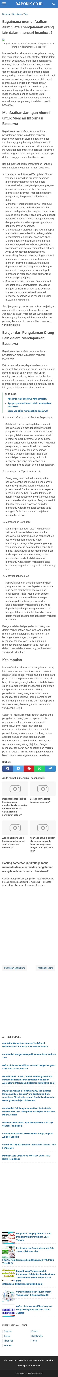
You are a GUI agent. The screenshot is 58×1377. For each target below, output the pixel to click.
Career (7, 1336)
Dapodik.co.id (29, 4)
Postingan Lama (45, 968)
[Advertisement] (29, 1003)
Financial (8, 1341)
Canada (8, 1331)
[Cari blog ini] (54, 4)
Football (8, 1345)
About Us (8, 1360)
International (34, 1365)
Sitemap (22, 1365)
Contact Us (20, 1360)
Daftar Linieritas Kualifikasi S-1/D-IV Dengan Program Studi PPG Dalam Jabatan (34, 1309)
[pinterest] (29, 769)
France (34, 1331)
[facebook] (7, 769)
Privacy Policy (46, 1360)
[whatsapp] (39, 769)
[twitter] (18, 769)
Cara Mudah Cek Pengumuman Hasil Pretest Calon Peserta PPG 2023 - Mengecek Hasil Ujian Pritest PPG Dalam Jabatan (28, 1111)
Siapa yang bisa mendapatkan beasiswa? (28, 411)
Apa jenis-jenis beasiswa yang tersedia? (27, 399)
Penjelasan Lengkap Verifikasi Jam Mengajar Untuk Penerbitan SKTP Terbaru (33, 1236)
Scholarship (37, 1336)
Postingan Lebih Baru (14, 968)
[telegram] (50, 769)
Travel (34, 1341)
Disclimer (32, 1360)
